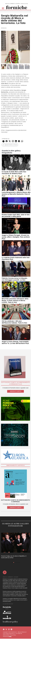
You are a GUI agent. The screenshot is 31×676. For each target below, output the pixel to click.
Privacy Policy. (13, 635)
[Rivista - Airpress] (15, 612)
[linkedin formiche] (11, 629)
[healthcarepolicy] (15, 622)
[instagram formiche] (9, 629)
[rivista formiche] (15, 484)
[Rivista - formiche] (15, 607)
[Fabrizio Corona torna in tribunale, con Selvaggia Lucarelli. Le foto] (16, 268)
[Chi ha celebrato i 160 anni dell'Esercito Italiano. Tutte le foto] (16, 311)
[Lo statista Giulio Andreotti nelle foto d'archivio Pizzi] (16, 248)
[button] (3, 8)
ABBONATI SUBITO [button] (15, 391)
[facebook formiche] (3, 629)
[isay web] (9, 636)
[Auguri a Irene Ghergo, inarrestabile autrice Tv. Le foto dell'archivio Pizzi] (16, 332)
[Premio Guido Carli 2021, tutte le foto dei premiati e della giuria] (16, 205)
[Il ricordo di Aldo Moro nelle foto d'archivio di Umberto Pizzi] (16, 162)
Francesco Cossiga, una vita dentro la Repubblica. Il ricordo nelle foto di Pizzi (13, 556)
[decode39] (15, 617)
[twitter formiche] (6, 629)
